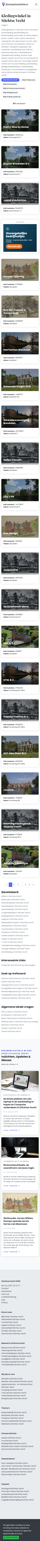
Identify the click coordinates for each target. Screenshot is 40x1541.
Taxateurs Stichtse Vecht (12, 1418)
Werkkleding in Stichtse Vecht (14, 952)
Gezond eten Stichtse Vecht (13, 1333)
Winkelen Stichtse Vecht (12, 1378)
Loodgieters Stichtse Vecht (13, 1359)
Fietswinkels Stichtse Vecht (13, 1319)
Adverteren (6, 1291)
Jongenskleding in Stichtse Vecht (15, 912)
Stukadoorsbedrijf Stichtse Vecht (15, 1362)
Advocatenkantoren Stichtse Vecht (16, 1471)
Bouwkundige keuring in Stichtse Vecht (18, 991)
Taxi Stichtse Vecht (9, 1322)
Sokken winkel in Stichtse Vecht (15, 935)
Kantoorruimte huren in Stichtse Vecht (18, 978)
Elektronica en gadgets (16, 1095)
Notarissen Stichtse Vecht (12, 1415)
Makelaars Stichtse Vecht (12, 1424)
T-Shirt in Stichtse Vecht (12, 942)
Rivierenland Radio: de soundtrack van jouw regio (18, 1166)
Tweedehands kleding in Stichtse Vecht (18, 945)
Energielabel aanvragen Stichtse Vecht (18, 995)
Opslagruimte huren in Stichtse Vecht (17, 985)
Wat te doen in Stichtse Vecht (14, 1011)
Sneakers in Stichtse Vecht (13, 932)
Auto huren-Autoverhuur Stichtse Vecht (18, 1466)
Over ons (5, 1294)
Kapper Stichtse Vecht (11, 1325)
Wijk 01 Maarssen (28, 80)
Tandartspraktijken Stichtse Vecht (16, 1356)
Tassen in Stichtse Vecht (12, 939)
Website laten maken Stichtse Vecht (17, 1446)
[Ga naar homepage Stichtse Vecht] (14, 4)
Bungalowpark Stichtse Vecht (14, 1398)
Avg (3, 1300)
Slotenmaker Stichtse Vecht (13, 1474)
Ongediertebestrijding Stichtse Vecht (17, 1500)
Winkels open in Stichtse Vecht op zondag (19, 1021)
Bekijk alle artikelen (8, 1064)
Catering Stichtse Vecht (11, 1350)
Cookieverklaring (8, 1297)
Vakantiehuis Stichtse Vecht (13, 1395)
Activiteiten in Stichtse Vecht (14, 1015)
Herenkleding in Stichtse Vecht (14, 909)
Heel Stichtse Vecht (10, 80)
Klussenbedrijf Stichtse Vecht (14, 1412)
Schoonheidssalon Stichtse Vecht (15, 1353)
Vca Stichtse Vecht (9, 1440)
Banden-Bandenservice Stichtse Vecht (18, 1469)
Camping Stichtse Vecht (12, 1390)
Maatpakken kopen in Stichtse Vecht (17, 922)
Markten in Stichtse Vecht (12, 1025)
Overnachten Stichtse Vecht (13, 1393)
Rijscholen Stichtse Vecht (12, 1316)
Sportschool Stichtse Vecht (13, 1449)
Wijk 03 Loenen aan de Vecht (14, 88)
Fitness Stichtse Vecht (11, 1031)
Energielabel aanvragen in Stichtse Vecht (19, 988)
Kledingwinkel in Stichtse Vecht (14, 916)
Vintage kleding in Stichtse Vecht (15, 948)
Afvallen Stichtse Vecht (11, 1331)
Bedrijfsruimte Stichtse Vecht (14, 1497)
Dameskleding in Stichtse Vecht (15, 902)
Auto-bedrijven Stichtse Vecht (14, 1463)
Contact (5, 1288)
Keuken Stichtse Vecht (11, 1438)
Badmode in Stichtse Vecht (13, 899)
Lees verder (11, 1130)
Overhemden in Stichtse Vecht (14, 929)
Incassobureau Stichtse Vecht (14, 1494)
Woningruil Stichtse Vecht (12, 1488)
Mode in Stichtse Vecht (11, 896)
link (16, 965)
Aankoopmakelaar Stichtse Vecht (16, 998)
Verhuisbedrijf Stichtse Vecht (14, 1364)
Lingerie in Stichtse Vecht (12, 919)
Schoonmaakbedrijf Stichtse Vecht (16, 1421)
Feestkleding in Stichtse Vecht (14, 906)
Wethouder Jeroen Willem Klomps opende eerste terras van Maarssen (18, 1221)
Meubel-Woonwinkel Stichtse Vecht (17, 1381)
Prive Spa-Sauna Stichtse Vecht (15, 1491)
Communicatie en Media (16, 1161)
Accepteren (11, 1537)
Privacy (4, 1302)
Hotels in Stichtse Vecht (11, 1028)
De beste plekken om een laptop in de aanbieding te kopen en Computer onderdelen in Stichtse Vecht (19, 1103)
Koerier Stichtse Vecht (11, 981)
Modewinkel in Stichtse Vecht (14, 925)
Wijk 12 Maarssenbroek (11, 97)
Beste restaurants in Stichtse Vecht (16, 1018)
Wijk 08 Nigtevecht (10, 92)
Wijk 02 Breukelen (10, 84)
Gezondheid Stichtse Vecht (13, 1328)
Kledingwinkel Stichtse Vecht (13, 1443)
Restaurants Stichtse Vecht (13, 1347)
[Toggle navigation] (36, 4)
